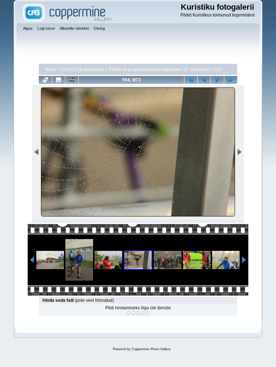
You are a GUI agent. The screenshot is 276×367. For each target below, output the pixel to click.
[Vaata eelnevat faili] (204, 80)
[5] (147, 312)
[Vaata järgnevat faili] (217, 80)
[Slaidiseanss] (71, 80)
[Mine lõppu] (230, 80)
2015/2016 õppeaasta (82, 69)
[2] (133, 312)
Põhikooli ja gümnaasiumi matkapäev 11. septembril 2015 (165, 69)
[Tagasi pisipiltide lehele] (45, 80)
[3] (138, 312)
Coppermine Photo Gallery (151, 349)
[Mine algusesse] (190, 80)
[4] (143, 312)
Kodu (51, 69)
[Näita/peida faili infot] (58, 80)
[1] (128, 312)
